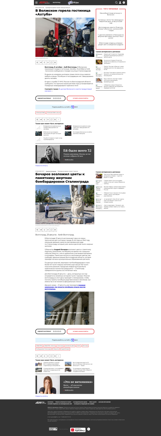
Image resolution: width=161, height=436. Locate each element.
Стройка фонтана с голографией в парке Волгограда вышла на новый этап (53, 370)
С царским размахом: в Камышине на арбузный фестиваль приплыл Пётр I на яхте (111, 36)
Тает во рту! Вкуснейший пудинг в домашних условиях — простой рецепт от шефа (114, 176)
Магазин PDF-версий (105, 402)
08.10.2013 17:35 (39, 7)
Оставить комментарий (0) (80, 98)
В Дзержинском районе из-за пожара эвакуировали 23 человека (52, 127)
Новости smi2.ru (41, 166)
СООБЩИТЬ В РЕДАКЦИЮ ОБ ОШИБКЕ (84, 404)
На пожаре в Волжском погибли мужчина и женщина (82, 132)
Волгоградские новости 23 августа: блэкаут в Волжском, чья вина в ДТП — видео (110, 29)
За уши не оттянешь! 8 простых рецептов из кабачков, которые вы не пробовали (115, 62)
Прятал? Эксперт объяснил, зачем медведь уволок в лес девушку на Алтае (114, 68)
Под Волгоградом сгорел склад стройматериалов (52, 138)
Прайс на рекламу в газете (63, 402)
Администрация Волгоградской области (47, 225)
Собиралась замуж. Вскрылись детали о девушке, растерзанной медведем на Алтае (113, 86)
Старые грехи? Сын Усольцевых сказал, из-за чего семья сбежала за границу (114, 182)
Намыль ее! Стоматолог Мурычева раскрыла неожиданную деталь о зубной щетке (114, 55)
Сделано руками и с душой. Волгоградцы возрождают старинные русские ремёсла (51, 364)
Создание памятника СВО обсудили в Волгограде (65, 314)
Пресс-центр (92, 402)
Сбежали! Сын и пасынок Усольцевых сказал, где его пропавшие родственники (115, 194)
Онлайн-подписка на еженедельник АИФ (60, 404)
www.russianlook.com (41, 58)
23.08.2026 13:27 (39, 171)
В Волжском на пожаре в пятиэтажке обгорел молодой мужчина (52, 133)
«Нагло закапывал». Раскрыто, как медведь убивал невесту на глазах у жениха (114, 207)
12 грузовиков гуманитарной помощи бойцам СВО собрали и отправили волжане (82, 370)
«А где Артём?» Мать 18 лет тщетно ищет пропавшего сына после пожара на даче (114, 200)
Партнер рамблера (63, 429)
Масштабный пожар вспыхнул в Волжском (111, 14)
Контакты (50, 402)
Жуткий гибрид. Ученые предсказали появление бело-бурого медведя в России (115, 188)
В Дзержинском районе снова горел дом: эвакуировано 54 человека (81, 127)
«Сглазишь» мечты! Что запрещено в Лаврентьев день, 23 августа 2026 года (110, 21)
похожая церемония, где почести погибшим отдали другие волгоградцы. (65, 287)
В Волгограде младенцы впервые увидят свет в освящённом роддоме (110, 43)
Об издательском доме (80, 402)
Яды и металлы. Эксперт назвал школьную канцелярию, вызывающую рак (113, 80)
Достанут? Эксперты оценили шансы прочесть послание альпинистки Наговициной (114, 74)
